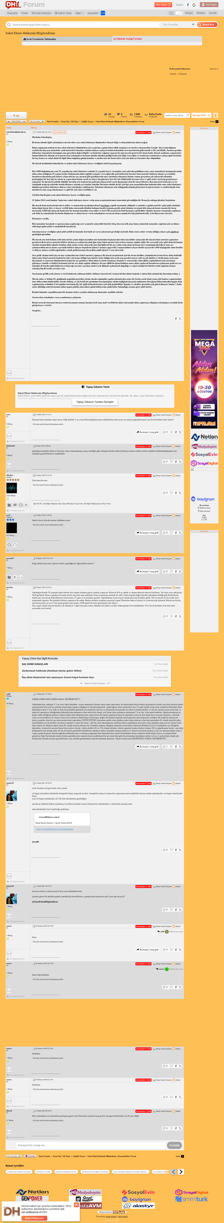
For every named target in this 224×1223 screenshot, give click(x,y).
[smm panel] (204, 448)
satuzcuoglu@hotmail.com (138, 419)
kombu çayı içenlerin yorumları (19, 1172)
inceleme (105, 205)
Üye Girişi (161, 4)
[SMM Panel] (191, 1201)
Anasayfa (12, 13)
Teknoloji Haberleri (41, 13)
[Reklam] (103, 13)
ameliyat (174, 231)
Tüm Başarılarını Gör (17, 378)
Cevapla (36, 121)
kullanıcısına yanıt (171, 931)
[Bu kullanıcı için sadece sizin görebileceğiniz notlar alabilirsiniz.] (7, 144)
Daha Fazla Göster (95, 683)
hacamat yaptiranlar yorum (66, 1172)
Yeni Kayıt (211, 4)
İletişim (189, 12)
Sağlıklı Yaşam (87, 121)
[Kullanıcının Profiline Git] (11, 488)
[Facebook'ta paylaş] (176, 318)
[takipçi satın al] (204, 457)
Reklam (201, 12)
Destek (213, 12)
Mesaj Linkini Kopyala (163, 132)
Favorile (31, 1156)
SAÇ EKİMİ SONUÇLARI (35, 664)
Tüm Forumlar (53, 121)
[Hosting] (204, 441)
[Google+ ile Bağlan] (194, 4)
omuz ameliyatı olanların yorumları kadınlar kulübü (131, 1172)
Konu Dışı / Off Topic (69, 121)
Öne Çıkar (16, 121)
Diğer (78, 13)
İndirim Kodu (64, 13)
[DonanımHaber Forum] (26, 5)
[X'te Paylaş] (180, 318)
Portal (24, 13)
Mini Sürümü (205, 511)
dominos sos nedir (43, 1172)
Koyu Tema (171, 13)
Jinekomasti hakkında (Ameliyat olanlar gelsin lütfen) (51, 670)
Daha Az (213, 69)
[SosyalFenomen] (85, 1201)
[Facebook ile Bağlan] (188, 4)
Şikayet (177, 132)
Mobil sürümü (205, 508)
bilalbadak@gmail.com (166, 451)
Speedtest (93, 13)
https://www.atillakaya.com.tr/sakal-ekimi (54, 829)
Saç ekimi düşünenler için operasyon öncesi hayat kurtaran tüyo (58, 677)
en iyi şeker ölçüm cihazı (162, 1172)
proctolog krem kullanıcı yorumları (95, 1172)
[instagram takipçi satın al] (204, 466)
